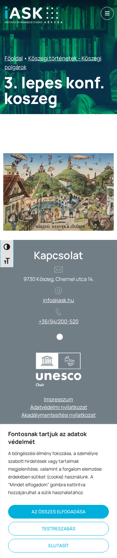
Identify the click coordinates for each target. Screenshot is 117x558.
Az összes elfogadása (58, 511)
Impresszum (58, 399)
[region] (58, 491)
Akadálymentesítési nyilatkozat (58, 415)
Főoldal (14, 58)
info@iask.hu (58, 300)
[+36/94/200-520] (58, 312)
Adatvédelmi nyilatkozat (58, 407)
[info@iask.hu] (58, 290)
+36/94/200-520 (59, 321)
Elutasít (58, 545)
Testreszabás (58, 528)
